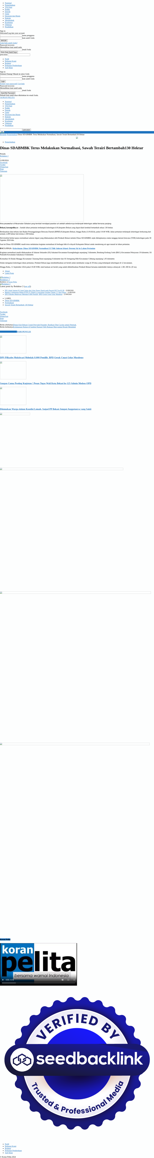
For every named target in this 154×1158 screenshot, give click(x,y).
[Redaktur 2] (5, 277)
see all (27, 286)
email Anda (26, 50)
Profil (7, 59)
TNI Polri (8, 7)
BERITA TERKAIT (8, 332)
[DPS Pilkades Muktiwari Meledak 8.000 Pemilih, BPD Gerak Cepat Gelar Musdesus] (13, 353)
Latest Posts (9, 273)
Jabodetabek (9, 20)
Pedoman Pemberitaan (13, 65)
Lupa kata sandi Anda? (8, 43)
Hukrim (8, 18)
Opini (7, 14)
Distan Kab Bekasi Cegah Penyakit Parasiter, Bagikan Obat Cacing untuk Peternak (45, 325)
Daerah (7, 12)
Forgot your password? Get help (12, 84)
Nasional (8, 3)
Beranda (3, 135)
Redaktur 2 (4, 156)
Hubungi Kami (10, 61)
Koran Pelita (12, 282)
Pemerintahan (10, 5)
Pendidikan (9, 27)
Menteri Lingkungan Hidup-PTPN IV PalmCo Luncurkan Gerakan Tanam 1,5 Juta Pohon (35, 292)
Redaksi (8, 63)
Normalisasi (9, 303)
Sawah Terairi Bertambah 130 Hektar (19, 305)
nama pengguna (28, 35)
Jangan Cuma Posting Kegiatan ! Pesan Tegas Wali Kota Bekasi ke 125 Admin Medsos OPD (45, 383)
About (7, 271)
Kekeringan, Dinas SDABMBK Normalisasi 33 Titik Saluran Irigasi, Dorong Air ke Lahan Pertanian (54, 248)
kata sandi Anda (28, 38)
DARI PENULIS (24, 332)
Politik (7, 9)
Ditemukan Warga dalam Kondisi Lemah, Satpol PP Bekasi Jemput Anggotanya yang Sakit (45, 409)
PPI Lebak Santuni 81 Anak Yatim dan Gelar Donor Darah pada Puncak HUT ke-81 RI (34, 290)
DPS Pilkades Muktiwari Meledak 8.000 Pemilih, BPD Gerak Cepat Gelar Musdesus (33, 294)
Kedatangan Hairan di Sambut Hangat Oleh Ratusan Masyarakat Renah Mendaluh (44, 327)
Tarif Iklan (9, 68)
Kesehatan (9, 22)
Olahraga (8, 25)
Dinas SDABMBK (12, 300)
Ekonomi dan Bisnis (12, 16)
